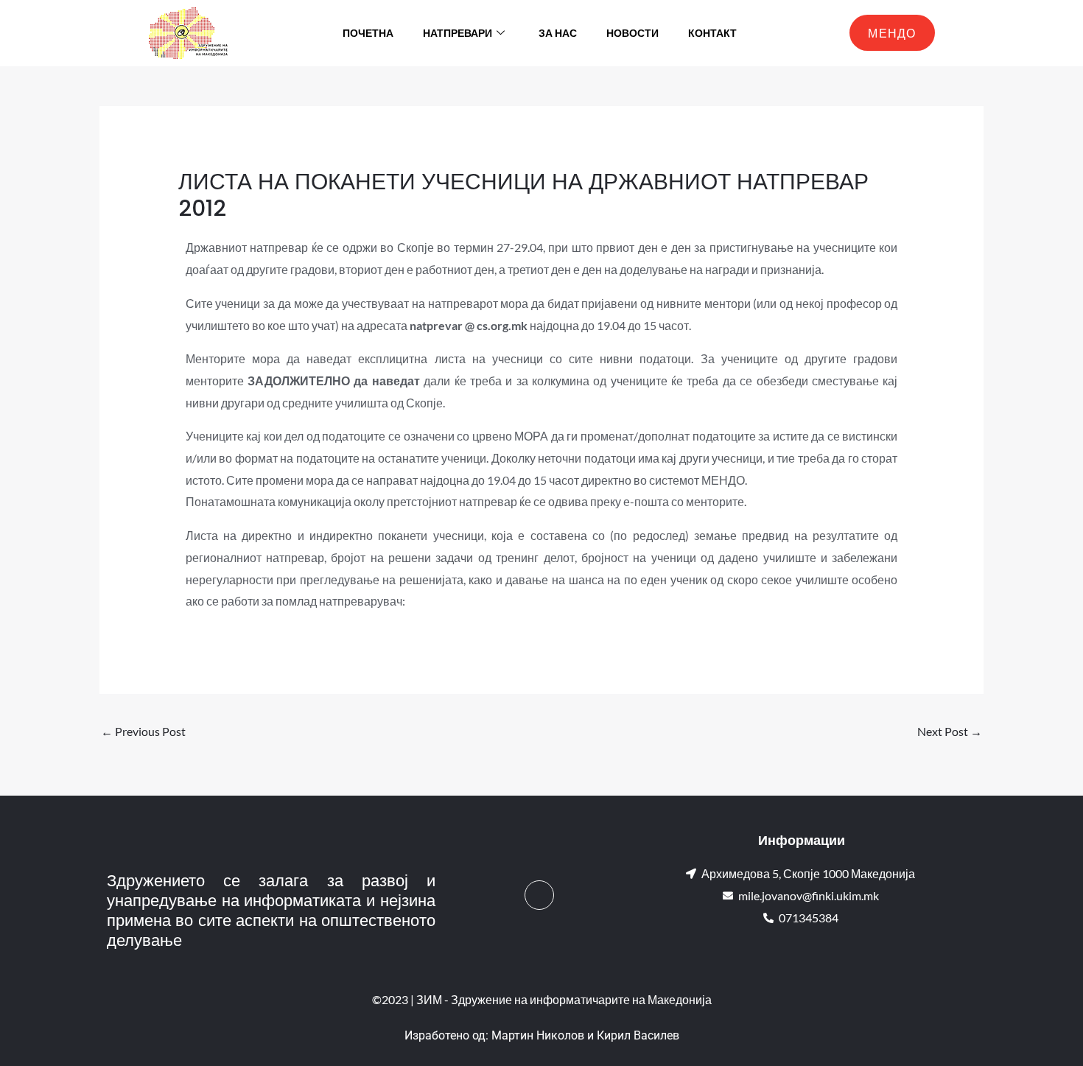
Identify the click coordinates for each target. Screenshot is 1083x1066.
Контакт (712, 33)
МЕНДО (892, 33)
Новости (632, 33)
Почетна (368, 33)
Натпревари (457, 33)
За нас (558, 33)
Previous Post (143, 731)
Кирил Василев (638, 1035)
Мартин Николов (537, 1035)
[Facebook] (539, 895)
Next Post (949, 731)
